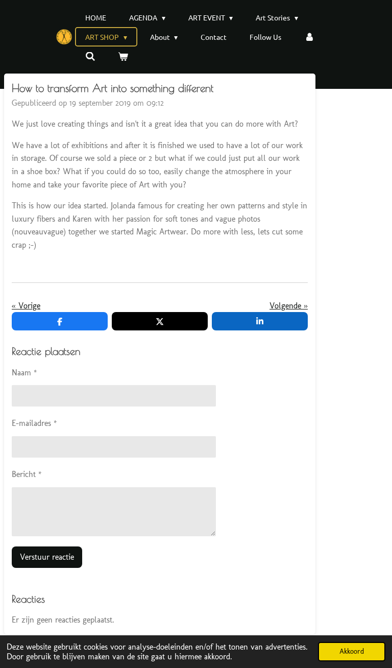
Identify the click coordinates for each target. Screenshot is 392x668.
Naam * (24, 372)
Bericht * (27, 474)
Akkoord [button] (351, 651)
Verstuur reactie (47, 557)
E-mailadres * (34, 423)
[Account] (309, 36)
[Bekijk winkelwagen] (123, 56)
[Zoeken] (90, 56)
